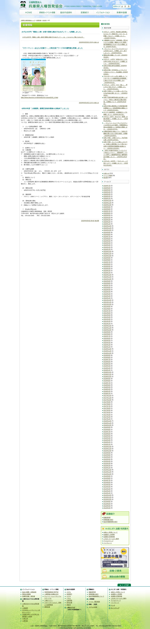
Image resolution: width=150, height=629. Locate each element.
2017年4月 (106, 412)
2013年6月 (106, 504)
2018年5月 (106, 387)
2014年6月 (106, 482)
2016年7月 (106, 431)
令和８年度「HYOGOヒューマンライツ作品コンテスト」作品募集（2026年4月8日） (115, 72)
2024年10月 (107, 230)
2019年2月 (106, 368)
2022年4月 (106, 291)
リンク (113, 605)
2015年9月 (106, 453)
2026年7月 (106, 185)
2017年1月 (106, 419)
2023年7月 (106, 262)
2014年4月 (106, 486)
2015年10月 (107, 451)
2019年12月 (107, 349)
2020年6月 (106, 338)
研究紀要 (69, 602)
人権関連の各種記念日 (51, 594)
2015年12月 (107, 446)
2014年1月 (106, 493)
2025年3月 (106, 219)
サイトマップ (115, 608)
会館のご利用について (110, 532)
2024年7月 (106, 236)
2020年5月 (106, 340)
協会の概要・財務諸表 (29, 592)
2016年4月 (106, 438)
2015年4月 (106, 461)
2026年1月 (106, 198)
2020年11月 (107, 328)
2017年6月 (106, 408)
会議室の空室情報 (109, 537)
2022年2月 (106, 296)
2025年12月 (107, 200)
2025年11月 (107, 203)
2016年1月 (106, 444)
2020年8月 (106, 334)
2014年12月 (107, 470)
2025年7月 (106, 211)
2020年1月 (106, 347)
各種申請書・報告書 (28, 596)
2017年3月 (106, 415)
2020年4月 (106, 342)
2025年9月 (106, 207)
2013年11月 (107, 497)
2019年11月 (107, 351)
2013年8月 (106, 501)
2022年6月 (106, 287)
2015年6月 (106, 457)
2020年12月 (107, 325)
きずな (69, 592)
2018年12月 (107, 372)
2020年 (45, 20)
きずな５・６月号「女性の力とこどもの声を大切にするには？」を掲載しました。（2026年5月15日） (115, 61)
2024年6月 (106, 239)
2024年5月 (106, 241)
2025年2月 (106, 222)
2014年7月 (106, 480)
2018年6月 (106, 385)
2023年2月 (106, 270)
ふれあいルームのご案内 (111, 539)
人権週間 (25, 608)
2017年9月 (106, 402)
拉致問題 (69, 600)
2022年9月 (106, 281)
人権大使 (25, 618)
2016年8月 (106, 429)
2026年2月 (106, 196)
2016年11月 (107, 423)
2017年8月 (106, 404)
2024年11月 (107, 228)
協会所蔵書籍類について (96, 596)
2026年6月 (106, 188)
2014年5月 (106, 484)
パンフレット (107, 543)
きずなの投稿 (93, 607)
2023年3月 (106, 268)
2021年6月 (106, 313)
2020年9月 (106, 332)
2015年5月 (106, 459)
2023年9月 (106, 258)
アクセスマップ (108, 541)
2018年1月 (106, 393)
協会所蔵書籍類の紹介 (110, 522)
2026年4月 (106, 192)
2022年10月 (107, 279)
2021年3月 (106, 319)
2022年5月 (106, 289)
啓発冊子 (69, 594)
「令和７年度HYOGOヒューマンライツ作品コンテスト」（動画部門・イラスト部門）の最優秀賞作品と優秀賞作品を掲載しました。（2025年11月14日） (115, 155)
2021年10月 (107, 304)
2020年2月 (106, 345)
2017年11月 (107, 398)
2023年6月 (106, 264)
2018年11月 (107, 374)
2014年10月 (107, 474)
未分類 (97, 221)
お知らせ (96, 42)
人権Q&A (25, 621)
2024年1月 (106, 249)
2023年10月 (107, 255)
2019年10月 (107, 353)
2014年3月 (106, 489)
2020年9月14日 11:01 (86, 103)
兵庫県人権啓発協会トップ (28, 20)
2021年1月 (106, 323)
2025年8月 (106, 209)
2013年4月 (106, 508)
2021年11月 (107, 302)
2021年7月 (106, 311)
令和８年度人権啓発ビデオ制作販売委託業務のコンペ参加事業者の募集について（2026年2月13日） (115, 108)
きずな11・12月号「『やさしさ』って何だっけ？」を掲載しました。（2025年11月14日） (115, 163)
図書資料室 (107, 517)
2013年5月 (106, 506)
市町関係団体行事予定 (51, 592)
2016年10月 (107, 425)
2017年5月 (106, 410)
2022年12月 (107, 275)
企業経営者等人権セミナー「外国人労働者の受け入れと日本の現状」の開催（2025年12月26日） (115, 133)
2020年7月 (106, 336)
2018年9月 (106, 378)
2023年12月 (107, 251)
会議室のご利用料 (109, 534)
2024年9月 (106, 232)
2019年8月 (106, 357)
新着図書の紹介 (108, 519)
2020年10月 (107, 330)
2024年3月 (106, 245)
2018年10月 (107, 376)
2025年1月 (106, 224)
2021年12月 (107, 300)
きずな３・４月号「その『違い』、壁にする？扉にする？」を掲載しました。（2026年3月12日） (115, 87)
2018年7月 (106, 383)
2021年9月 (106, 306)
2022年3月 (106, 294)
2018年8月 (106, 381)
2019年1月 (106, 370)
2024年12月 (107, 226)
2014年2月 (106, 491)
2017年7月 (106, 406)
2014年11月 (107, 472)
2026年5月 (106, 190)
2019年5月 (106, 364)
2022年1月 (106, 298)
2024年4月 (106, 243)
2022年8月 (106, 283)
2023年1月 (106, 272)
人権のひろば (71, 607)
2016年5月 (106, 436)
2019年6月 (106, 361)
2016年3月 (106, 440)
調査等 (69, 605)
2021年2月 (106, 321)
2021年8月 (106, 309)
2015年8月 (106, 455)
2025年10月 (107, 205)
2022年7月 (106, 285)
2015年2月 (106, 465)
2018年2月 (106, 391)
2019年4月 (106, 366)
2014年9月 (106, 476)
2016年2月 (106, 442)
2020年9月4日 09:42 (87, 221)
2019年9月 (106, 355)
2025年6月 (106, 213)
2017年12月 (107, 395)
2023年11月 (107, 253)
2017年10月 (107, 400)
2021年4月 (106, 317)
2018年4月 (106, 389)
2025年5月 (106, 215)
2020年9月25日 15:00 (86, 42)
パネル (69, 598)
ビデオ (69, 596)
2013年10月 (107, 499)
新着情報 (38, 20)
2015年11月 (107, 448)
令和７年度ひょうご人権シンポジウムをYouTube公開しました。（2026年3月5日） (115, 93)
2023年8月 (106, 260)
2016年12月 (107, 421)
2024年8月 (106, 234)
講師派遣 (47, 607)
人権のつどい (48, 600)
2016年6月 (106, 434)
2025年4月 (106, 217)
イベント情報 (107, 175)
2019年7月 (106, 359)
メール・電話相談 (94, 601)
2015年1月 (106, 467)
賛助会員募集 (26, 594)
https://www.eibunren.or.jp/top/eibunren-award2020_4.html (39, 97)
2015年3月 (106, 463)
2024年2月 (106, 247)
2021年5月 (106, 315)
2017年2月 (106, 417)
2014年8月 (106, 478)
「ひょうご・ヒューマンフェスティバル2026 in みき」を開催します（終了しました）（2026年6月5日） (115, 51)
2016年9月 (106, 427)
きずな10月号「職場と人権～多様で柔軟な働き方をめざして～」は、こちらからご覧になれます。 (53, 37)
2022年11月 (107, 277)
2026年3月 (106, 194)
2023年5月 (106, 266)
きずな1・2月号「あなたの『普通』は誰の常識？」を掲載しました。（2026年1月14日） (115, 119)
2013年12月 (107, 495)
